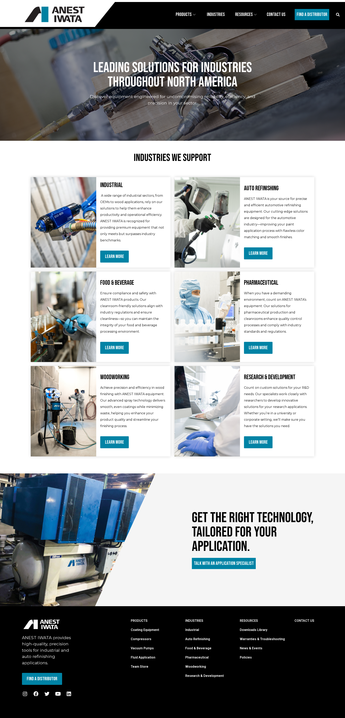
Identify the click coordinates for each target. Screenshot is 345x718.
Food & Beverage (198, 648)
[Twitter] (47, 694)
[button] (337, 14)
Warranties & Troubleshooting (262, 639)
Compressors (141, 639)
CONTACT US (304, 621)
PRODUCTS (139, 621)
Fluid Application (143, 657)
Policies (246, 657)
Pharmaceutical (197, 657)
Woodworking (195, 666)
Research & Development (204, 676)
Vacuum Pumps (142, 648)
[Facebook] (36, 694)
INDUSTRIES (194, 621)
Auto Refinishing (197, 639)
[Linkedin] (69, 694)
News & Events (251, 648)
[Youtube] (58, 694)
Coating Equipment (145, 630)
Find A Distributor (312, 14)
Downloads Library (253, 630)
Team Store (139, 666)
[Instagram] (25, 694)
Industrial (192, 630)
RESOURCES (249, 621)
